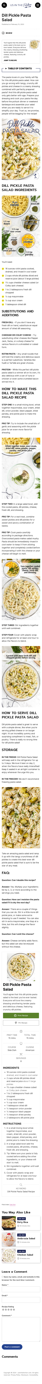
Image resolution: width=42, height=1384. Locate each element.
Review (9, 33)
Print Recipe (22, 1015)
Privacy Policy (15, 1375)
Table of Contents (20, 68)
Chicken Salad (25, 1254)
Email (5, 1295)
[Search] (4, 5)
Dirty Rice (22, 1222)
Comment (7, 1315)
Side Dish (13, 1204)
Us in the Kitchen (21, 5)
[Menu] (37, 5)
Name (5, 1285)
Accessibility (33, 1375)
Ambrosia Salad (26, 1238)
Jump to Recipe (10, 60)
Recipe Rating (8, 1307)
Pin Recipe (22, 1023)
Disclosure (24, 1375)
